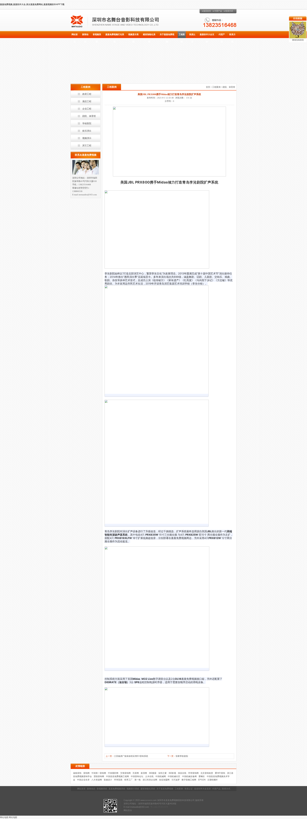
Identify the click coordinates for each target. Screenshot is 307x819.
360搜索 (152, 773)
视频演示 (86, 138)
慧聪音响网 (99, 776)
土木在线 (149, 776)
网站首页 (74, 35)
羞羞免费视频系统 (117, 789)
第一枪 (137, 780)
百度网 (136, 773)
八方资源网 (96, 780)
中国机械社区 (174, 776)
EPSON (201, 780)
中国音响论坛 (137, 776)
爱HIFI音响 (220, 773)
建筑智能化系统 (149, 35)
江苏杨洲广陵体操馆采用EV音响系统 (131, 756)
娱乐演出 (86, 130)
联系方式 (229, 11)
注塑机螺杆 (212, 780)
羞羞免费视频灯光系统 (114, 35)
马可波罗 (175, 780)
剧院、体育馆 (89, 116)
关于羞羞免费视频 (167, 35)
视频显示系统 (133, 35)
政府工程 (86, 94)
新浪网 (144, 773)
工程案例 (182, 35)
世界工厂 (128, 780)
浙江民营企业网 (150, 780)
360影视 (172, 773)
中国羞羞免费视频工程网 (117, 776)
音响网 (86, 773)
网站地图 (4, 817)
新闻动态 (85, 35)
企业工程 (86, 108)
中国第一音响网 (98, 773)
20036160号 (162, 807)
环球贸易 (118, 780)
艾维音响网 (125, 773)
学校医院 (86, 123)
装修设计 (108, 780)
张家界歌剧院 (182, 756)
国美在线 (182, 773)
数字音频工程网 (189, 780)
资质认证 (192, 35)
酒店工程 (86, 101)
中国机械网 (160, 776)
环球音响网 (193, 773)
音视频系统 (97, 35)
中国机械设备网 (189, 776)
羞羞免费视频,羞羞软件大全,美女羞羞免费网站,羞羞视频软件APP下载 (32, 4)
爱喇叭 (202, 776)
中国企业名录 (83, 780)
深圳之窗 (162, 773)
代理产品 (218, 11)
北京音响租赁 (207, 773)
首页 (208, 87)
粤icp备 (153, 807)
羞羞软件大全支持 (207, 35)
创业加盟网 (164, 780)
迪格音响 (77, 773)
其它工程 (86, 145)
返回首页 (207, 11)
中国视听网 (113, 773)
